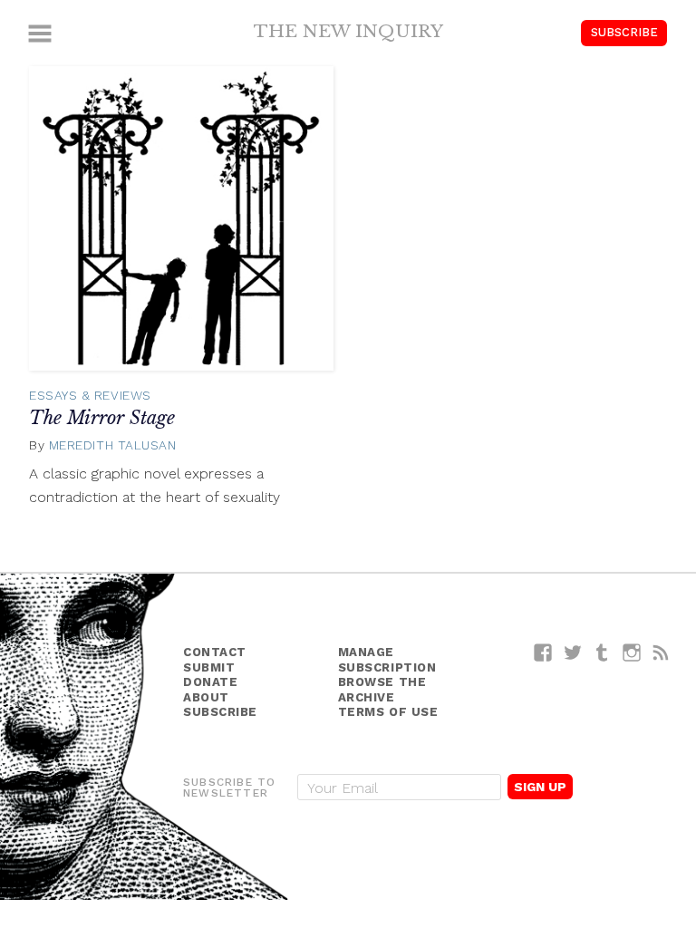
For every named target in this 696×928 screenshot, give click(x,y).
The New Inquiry (348, 31)
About (206, 697)
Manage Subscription (387, 659)
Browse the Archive (382, 689)
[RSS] (661, 652)
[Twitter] (573, 652)
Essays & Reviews (90, 395)
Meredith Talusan (113, 445)
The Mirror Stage (102, 418)
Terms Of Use (388, 712)
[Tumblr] (602, 652)
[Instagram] (632, 652)
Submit (209, 667)
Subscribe (624, 32)
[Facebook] (543, 652)
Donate (210, 682)
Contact (214, 652)
